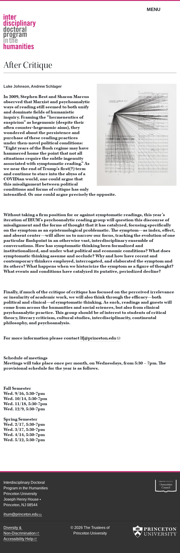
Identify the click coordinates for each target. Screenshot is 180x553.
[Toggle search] (173, 9)
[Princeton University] (154, 531)
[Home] (20, 33)
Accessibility (18, 539)
